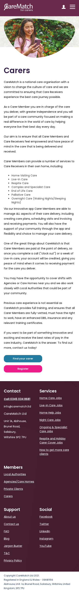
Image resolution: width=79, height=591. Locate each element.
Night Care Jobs (50, 420)
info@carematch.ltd (17, 406)
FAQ (6, 531)
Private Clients (13, 489)
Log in (63, 6)
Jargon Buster (13, 546)
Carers (8, 496)
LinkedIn (45, 531)
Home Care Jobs (51, 398)
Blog (6, 539)
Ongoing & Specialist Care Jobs (53, 429)
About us (10, 517)
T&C (7, 553)
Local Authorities (15, 474)
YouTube (46, 546)
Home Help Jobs (50, 413)
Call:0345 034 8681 (17, 399)
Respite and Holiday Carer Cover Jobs (53, 440)
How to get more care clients (54, 452)
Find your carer (23, 358)
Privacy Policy (13, 560)
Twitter (44, 524)
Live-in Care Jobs (51, 405)
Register (23, 369)
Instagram (46, 539)
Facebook (46, 517)
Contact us (11, 524)
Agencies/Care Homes (19, 481)
